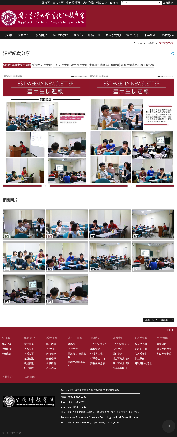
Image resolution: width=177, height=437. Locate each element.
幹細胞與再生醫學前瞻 (17, 64)
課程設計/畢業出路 (77, 355)
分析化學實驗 (61, 64)
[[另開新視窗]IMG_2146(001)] (67, 289)
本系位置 (29, 353)
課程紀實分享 (166, 43)
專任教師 (51, 344)
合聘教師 (51, 353)
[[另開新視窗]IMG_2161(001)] (153, 256)
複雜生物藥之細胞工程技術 (137, 64)
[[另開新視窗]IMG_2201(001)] (110, 224)
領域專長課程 (97, 353)
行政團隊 (29, 368)
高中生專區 (60, 35)
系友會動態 (113, 35)
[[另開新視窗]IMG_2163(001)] (110, 256)
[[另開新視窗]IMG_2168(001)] (67, 256)
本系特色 (73, 344)
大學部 (78, 35)
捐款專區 (168, 35)
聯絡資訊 (101, 2)
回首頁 (46, 2)
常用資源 (132, 35)
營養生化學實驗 (42, 64)
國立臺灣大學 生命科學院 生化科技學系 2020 (43, 18)
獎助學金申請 (97, 358)
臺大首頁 (58, 2)
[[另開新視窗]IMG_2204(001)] (67, 224)
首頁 (139, 43)
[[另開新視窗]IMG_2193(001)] (153, 224)
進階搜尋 (168, 2)
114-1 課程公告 (98, 344)
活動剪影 (7, 353)
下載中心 (150, 35)
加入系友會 (141, 353)
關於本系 (29, 344)
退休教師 (51, 368)
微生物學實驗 (79, 64)
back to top (168, 426)
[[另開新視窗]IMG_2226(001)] (24, 224)
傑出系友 (139, 358)
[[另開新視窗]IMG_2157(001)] (24, 289)
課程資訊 (95, 348)
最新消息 (7, 344)
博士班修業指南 (121, 363)
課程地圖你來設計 (76, 363)
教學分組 (51, 348)
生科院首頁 (73, 2)
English (114, 2)
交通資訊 (29, 358)
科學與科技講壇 (143, 363)
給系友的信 (141, 348)
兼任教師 (51, 358)
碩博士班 (94, 35)
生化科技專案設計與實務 (104, 64)
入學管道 (73, 348)
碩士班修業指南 (121, 358)
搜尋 (158, 3)
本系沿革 (29, 348)
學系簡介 (23, 35)
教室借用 (161, 344)
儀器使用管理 (164, 348)
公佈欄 (7, 35)
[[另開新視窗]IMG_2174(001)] (24, 256)
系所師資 (41, 35)
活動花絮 (7, 348)
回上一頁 (150, 319)
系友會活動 (141, 344)
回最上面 (165, 319)
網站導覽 (88, 2)
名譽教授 (51, 363)
